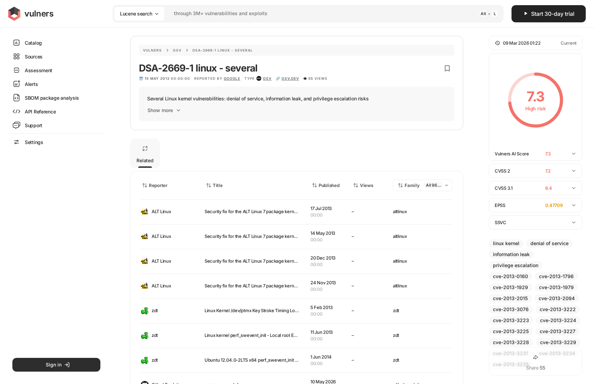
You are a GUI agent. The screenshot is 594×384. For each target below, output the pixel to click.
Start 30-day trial (552, 13)
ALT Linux (161, 211)
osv (267, 78)
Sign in (54, 364)
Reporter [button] (158, 185)
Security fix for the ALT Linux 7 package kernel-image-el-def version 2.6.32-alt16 (286, 261)
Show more (160, 110)
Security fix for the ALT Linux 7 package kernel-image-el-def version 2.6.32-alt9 (285, 211)
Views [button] (366, 185)
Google (232, 78)
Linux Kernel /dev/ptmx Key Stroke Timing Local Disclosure (264, 310)
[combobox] (299, 14)
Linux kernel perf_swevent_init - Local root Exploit (255, 335)
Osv (177, 50)
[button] (535, 43)
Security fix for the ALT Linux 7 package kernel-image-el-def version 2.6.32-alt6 (285, 236)
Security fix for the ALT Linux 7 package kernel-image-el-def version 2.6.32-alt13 (286, 285)
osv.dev (290, 78)
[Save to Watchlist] (447, 68)
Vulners (152, 50)
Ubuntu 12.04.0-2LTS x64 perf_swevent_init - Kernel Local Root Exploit (276, 360)
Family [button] (412, 185)
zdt (155, 310)
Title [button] (218, 185)
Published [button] (329, 185)
